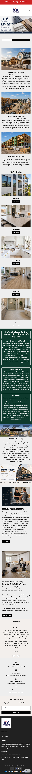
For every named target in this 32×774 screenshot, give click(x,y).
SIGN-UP (6, 541)
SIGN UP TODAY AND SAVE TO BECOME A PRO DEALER (16, 2)
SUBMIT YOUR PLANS (6, 40)
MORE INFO (16, 201)
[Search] (25, 10)
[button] (2, 10)
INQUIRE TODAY (7, 615)
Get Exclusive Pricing (16, 430)
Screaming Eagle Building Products (19, 765)
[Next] (18, 656)
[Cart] (29, 10)
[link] (16, 723)
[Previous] (14, 656)
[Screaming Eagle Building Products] (15, 10)
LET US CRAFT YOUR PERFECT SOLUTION (21, 40)
